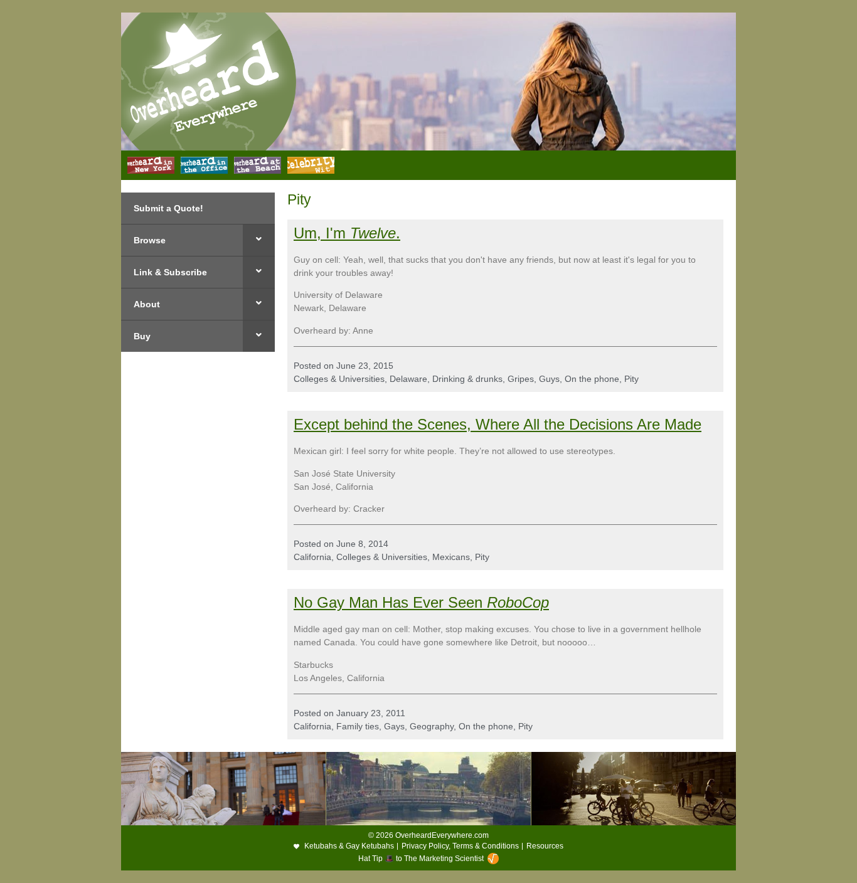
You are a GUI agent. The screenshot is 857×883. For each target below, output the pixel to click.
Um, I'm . (347, 233)
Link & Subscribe (170, 272)
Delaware (408, 379)
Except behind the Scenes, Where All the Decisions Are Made (497, 424)
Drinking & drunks (467, 379)
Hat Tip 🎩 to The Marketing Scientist (421, 858)
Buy (142, 336)
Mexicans (451, 557)
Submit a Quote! (168, 208)
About (147, 304)
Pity (631, 379)
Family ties (357, 726)
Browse (150, 240)
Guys (549, 379)
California (312, 557)
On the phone (592, 379)
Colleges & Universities (339, 379)
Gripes (521, 379)
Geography (432, 726)
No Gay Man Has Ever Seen (390, 602)
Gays (394, 726)
